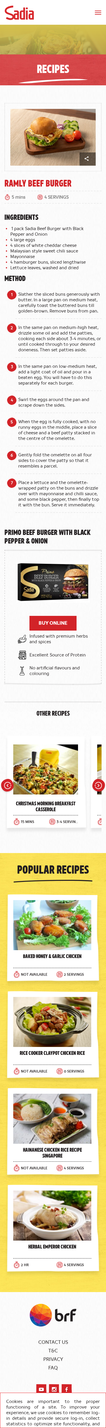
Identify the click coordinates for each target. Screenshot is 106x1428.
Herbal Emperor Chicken (52, 1246)
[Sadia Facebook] (67, 1389)
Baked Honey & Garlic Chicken (52, 956)
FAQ (53, 1368)
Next (98, 786)
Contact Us (53, 1342)
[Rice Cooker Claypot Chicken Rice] (52, 1022)
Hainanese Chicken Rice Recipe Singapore (52, 1152)
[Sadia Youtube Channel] (41, 1389)
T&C (53, 1351)
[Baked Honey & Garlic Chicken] (52, 925)
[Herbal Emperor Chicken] (52, 1216)
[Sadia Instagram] (54, 1389)
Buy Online (53, 623)
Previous (7, 786)
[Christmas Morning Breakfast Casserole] (45, 771)
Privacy (53, 1359)
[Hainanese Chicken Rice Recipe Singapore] (52, 1119)
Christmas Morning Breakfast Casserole (45, 806)
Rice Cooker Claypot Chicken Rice (52, 1053)
